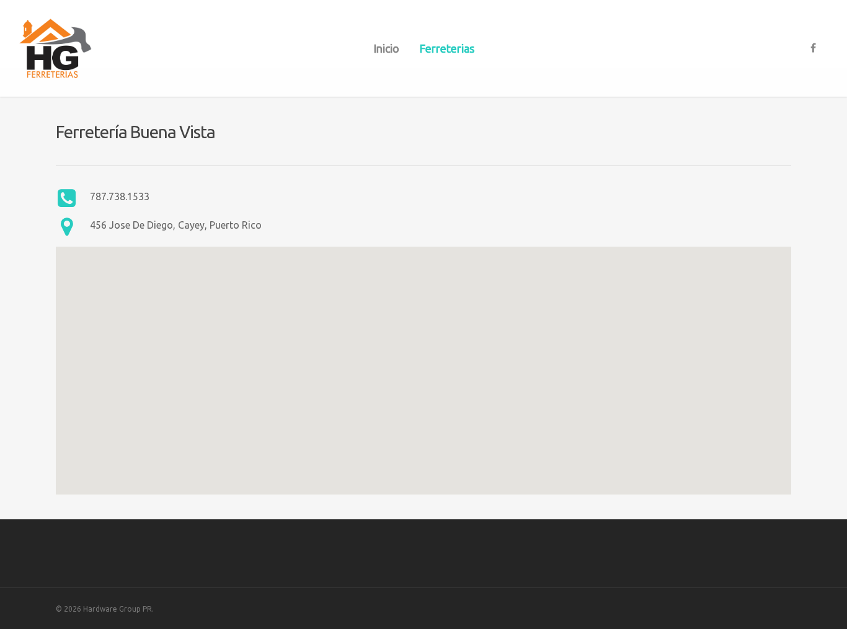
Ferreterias (446, 48)
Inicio (386, 48)
